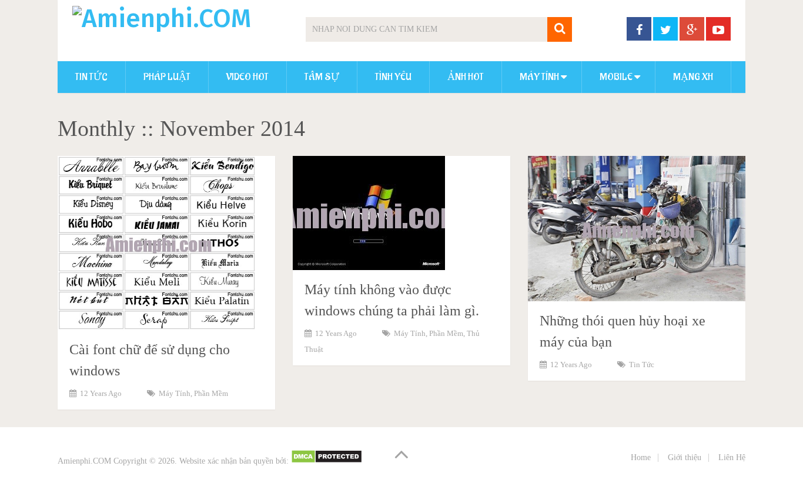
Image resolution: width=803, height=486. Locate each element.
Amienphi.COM (84, 461)
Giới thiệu (684, 457)
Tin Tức (91, 77)
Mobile (616, 77)
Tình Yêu (393, 77)
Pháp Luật (166, 77)
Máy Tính (539, 77)
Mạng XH (693, 77)
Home (641, 457)
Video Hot (247, 77)
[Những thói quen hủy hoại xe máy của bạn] (636, 228)
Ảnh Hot (465, 77)
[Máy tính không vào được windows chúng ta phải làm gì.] (369, 213)
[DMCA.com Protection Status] (326, 461)
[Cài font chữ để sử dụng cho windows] (157, 243)
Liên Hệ (731, 457)
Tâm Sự (322, 77)
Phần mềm (211, 393)
